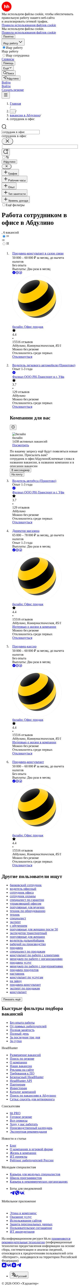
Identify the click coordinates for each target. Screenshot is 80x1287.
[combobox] (21, 132)
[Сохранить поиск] (6, 152)
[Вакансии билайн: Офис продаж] (44, 300)
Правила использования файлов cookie (29, 32)
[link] (9, 73)
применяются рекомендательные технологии (36, 1240)
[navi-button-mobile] (6, 95)
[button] (6, 82)
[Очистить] (7, 141)
